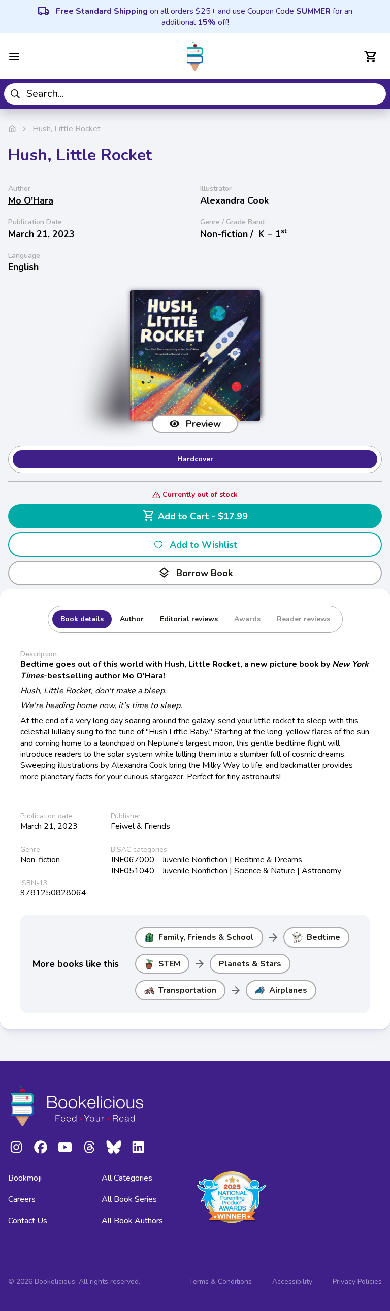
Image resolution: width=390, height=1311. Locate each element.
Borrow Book (195, 573)
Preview (203, 424)
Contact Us (27, 1220)
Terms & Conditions (220, 1281)
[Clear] (374, 94)
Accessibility (292, 1281)
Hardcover (195, 459)
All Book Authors (132, 1220)
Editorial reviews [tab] (189, 619)
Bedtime (323, 937)
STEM (169, 963)
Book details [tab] (82, 619)
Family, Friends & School (206, 937)
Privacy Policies (357, 1281)
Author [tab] (132, 619)
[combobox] (195, 94)
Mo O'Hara (30, 200)
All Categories (127, 1178)
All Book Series (129, 1199)
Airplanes (288, 990)
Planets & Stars (250, 963)
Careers (22, 1199)
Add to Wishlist (203, 545)
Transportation (187, 990)
